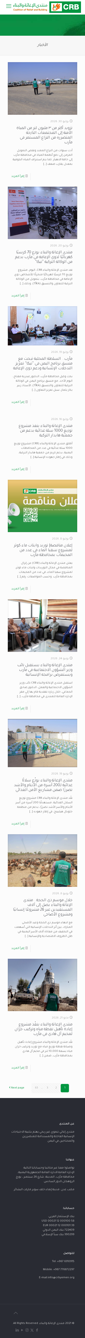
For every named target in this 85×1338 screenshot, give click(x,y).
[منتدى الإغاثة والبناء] (46, 7)
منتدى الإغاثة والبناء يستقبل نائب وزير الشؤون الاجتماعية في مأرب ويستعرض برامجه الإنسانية (44, 670)
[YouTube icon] (22, 1331)
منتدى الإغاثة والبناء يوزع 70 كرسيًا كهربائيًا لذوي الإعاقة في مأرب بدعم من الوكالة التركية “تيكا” (43, 257)
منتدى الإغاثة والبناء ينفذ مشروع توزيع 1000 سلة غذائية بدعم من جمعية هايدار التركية (45, 431)
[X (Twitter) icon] (32, 1331)
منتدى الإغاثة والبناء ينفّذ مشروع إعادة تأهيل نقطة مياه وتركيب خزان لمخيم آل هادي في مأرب (43, 1029)
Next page (17, 1088)
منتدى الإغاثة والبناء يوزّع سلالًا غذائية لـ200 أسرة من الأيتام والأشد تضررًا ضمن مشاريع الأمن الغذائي (43, 785)
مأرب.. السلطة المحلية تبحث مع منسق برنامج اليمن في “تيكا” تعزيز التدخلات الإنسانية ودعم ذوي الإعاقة (42, 364)
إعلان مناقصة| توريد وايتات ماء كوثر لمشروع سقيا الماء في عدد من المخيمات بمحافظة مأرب (43, 550)
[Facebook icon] (37, 1331)
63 (36, 1088)
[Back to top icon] (16, 1314)
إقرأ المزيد (17, 176)
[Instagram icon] (27, 1331)
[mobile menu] (9, 7)
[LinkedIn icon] (17, 1331)
